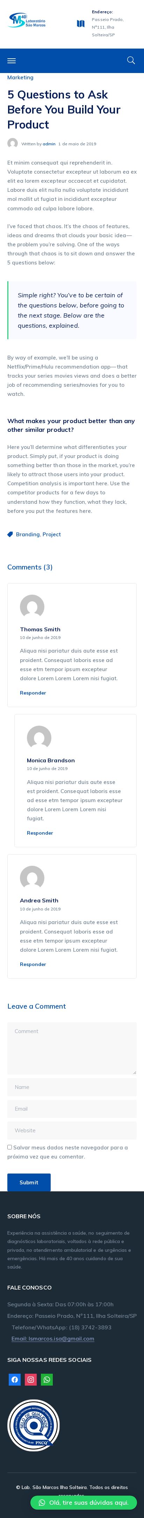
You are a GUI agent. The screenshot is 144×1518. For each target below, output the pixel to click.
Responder (33, 693)
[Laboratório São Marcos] (26, 19)
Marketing (20, 77)
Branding (28, 534)
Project (52, 534)
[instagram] (31, 1379)
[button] (83, 1503)
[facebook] (15, 1379)
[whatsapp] (47, 1379)
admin (49, 143)
